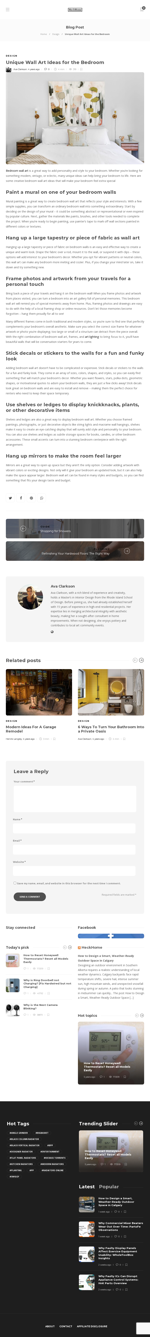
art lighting (92, 337)
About (50, 1326)
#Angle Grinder (19, 1133)
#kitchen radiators (21, 1164)
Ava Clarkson (20, 69)
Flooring (102, 549)
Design (55, 34)
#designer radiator (21, 1151)
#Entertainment (49, 1151)
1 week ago (104, 1211)
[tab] (87, 1186)
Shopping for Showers (55, 531)
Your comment (24, 781)
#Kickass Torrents (54, 1158)
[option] (39, 704)
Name (17, 819)
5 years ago (89, 1077)
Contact (65, 1326)
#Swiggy (14, 1176)
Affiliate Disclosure (92, 1326)
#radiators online (52, 1170)
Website (19, 862)
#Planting (16, 1170)
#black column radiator (24, 1139)
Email (17, 840)
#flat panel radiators (23, 1158)
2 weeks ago (104, 1264)
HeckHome (92, 947)
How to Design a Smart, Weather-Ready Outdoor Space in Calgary (106, 958)
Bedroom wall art (17, 170)
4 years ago (34, 69)
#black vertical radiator (24, 1145)
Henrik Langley (14, 739)
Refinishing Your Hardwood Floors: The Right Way (76, 553)
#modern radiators (52, 1164)
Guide (45, 526)
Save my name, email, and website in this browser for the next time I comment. (69, 883)
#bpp (50, 1145)
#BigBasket (42, 1133)
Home (43, 34)
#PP (31, 1170)
